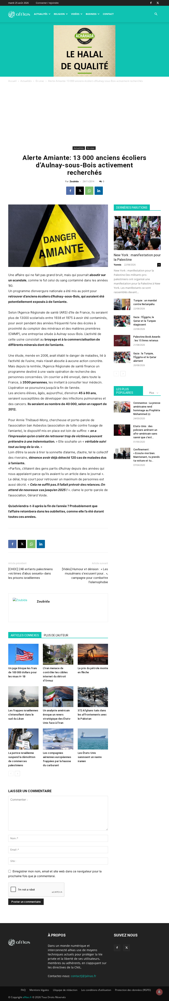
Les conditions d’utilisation (96, 990)
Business (91, 13)
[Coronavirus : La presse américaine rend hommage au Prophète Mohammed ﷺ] (122, 406)
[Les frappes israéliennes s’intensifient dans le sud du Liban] (23, 696)
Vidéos (75, 13)
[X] (158, 3)
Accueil (12, 81)
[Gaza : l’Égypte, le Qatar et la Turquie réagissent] (122, 321)
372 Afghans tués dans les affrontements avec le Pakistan (92, 714)
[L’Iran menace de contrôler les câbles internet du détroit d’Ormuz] (58, 654)
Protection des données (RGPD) (133, 990)
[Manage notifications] (159, 992)
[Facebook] (151, 3)
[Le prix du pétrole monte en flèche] (93, 654)
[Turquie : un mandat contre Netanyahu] (122, 304)
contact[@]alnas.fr (83, 976)
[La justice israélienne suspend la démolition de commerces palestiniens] (23, 738)
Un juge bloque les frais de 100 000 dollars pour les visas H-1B (22, 672)
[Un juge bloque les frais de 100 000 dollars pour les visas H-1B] (23, 654)
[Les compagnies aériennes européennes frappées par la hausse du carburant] (58, 738)
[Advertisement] (84, 114)
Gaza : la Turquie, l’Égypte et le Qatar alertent (144, 357)
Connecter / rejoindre (47, 2)
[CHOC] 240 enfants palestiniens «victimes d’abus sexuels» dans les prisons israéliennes (30, 573)
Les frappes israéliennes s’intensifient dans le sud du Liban (23, 714)
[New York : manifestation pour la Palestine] (137, 233)
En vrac (40, 81)
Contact (108, 13)
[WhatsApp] (89, 191)
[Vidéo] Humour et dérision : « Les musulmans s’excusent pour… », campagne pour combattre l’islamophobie (85, 575)
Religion (59, 13)
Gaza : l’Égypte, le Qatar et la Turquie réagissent (144, 321)
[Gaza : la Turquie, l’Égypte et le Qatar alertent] (122, 357)
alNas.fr (27, 997)
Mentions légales (39, 990)
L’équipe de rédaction (65, 990)
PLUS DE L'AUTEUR (56, 635)
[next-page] (17, 773)
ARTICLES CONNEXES (25, 635)
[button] (156, 14)
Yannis (117, 264)
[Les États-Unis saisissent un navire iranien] (93, 738)
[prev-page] (10, 773)
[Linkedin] (99, 191)
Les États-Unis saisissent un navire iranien (90, 757)
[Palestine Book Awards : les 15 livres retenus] (122, 340)
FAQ (23, 990)
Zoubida (74, 181)
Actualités (40, 13)
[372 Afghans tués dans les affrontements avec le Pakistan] (93, 696)
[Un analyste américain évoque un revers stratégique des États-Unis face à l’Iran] (58, 696)
